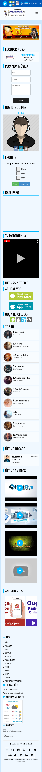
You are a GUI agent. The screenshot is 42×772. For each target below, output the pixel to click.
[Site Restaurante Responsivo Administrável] (20, 570)
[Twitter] (35, 750)
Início (7, 642)
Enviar (21, 100)
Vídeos (7, 670)
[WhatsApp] (12, 750)
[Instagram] (7, 750)
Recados (8, 656)
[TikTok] (15, 755)
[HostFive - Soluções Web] (20, 488)
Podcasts (8, 646)
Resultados (25, 184)
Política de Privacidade (13, 681)
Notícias (8, 653)
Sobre (7, 649)
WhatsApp (9, 736)
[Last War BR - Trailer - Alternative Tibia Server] (20, 543)
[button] (36, 13)
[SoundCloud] (10, 755)
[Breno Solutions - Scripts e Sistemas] (20, 515)
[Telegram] (18, 750)
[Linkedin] (26, 755)
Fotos (7, 667)
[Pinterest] (21, 755)
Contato (8, 677)
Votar (15, 184)
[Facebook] (29, 750)
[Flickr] (32, 755)
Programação (10, 660)
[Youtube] (24, 750)
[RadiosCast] (20, 606)
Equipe (7, 674)
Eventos (8, 663)
